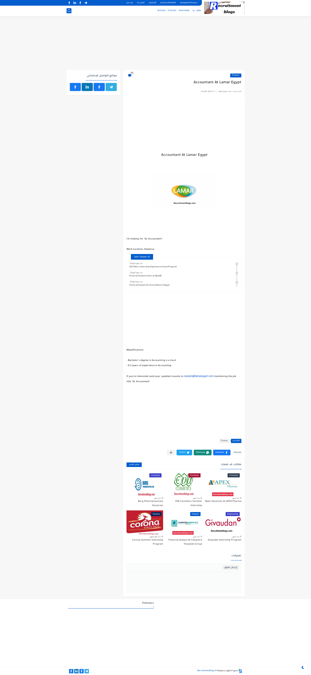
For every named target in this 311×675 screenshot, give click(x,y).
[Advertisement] (156, 45)
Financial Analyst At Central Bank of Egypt (149, 285)
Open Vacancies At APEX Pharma (223, 501)
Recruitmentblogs (206, 671)
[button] (221, 452)
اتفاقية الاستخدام (168, 3)
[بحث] (69, 10)
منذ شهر (235, 498)
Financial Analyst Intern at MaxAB (145, 276)
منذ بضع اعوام (137, 263)
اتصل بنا (140, 3)
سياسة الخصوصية (188, 3)
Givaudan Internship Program (224, 540)
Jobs (199, 10)
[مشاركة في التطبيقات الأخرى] (171, 452)
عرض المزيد (134, 465)
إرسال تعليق (230, 567)
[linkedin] (75, 3)
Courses (172, 10)
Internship (184, 10)
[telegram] (86, 3)
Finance (235, 75)
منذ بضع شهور (155, 536)
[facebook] (80, 3)
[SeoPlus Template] (240, 671)
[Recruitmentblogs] (224, 8)
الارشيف (152, 3)
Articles (161, 10)
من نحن (129, 3)
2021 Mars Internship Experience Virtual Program (153, 267)
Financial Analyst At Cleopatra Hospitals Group (185, 542)
